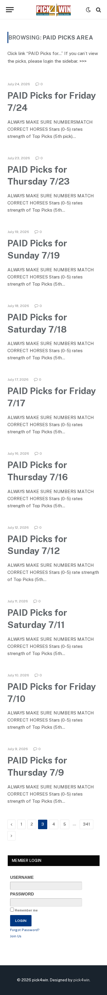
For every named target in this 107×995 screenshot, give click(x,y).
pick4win (81, 980)
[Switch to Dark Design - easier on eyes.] (88, 9)
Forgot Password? (25, 930)
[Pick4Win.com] (53, 9)
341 (86, 824)
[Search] (98, 9)
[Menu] (10, 9)
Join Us (15, 936)
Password (22, 894)
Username (22, 877)
